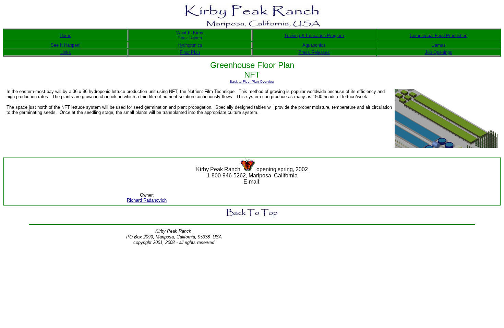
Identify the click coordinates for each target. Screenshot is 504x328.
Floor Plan (190, 52)
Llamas (438, 45)
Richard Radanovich (147, 200)
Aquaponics (314, 45)
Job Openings (438, 52)
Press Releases (314, 52)
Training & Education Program (314, 35)
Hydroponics (190, 45)
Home (65, 35)
